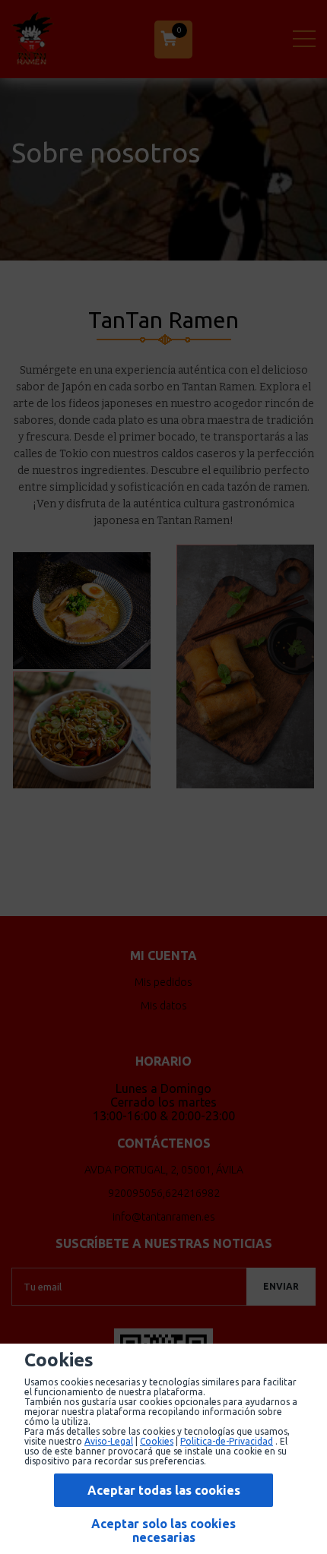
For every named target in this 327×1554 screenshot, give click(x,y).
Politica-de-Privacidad (226, 1441)
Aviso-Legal (108, 1441)
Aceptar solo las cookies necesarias (163, 1530)
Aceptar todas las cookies (163, 1490)
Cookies (156, 1441)
